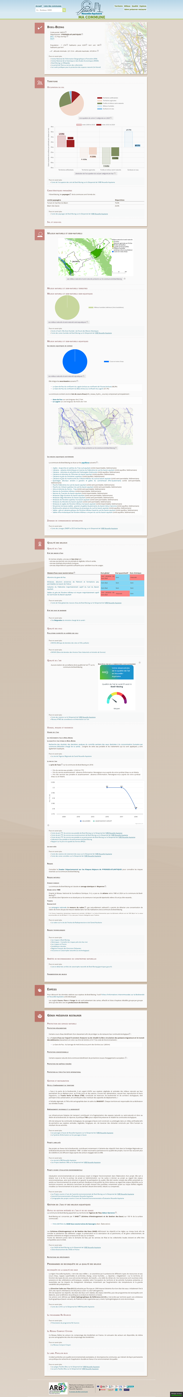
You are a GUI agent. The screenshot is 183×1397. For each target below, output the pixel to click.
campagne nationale (58, 907)
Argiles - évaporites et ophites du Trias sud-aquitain (71, 468)
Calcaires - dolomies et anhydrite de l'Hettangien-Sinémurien (75, 472)
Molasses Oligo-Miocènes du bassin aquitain (69, 498)
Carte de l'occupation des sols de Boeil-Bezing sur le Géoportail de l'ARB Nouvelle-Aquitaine (83, 182)
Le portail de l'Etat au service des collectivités (67, 65)
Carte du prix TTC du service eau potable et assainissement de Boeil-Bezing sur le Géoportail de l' (93, 837)
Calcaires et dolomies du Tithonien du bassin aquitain (72, 474)
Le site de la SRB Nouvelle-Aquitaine (63, 1160)
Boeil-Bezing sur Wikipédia (60, 63)
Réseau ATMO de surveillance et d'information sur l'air (70, 719)
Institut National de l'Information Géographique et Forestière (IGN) (74, 59)
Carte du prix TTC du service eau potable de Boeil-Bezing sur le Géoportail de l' (86, 833)
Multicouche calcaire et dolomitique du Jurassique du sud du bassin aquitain (81, 508)
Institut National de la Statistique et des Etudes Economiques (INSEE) (75, 61)
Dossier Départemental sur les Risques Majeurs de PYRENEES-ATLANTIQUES (90, 869)
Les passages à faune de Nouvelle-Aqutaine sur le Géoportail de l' (82, 1133)
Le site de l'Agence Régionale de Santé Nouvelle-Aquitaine (71, 756)
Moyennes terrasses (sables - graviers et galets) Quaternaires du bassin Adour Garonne (85, 506)
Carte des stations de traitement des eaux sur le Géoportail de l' (81, 854)
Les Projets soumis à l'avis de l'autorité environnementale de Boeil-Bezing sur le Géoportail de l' (92, 1194)
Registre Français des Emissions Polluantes (66, 948)
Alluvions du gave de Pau (56, 577)
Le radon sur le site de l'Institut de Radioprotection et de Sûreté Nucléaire (76, 922)
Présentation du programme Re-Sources (65, 1323)
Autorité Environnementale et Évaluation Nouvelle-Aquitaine (72, 1196)
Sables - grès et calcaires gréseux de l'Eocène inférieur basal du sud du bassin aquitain (84, 510)
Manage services (176, 1393)
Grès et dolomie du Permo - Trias (65, 489)
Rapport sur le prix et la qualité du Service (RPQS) (68, 841)
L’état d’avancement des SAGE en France (65, 1249)
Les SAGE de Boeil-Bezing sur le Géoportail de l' (76, 1247)
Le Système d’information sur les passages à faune (69, 1135)
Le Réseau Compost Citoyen (61, 1345)
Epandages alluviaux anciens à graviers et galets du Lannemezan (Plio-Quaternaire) (87, 481)
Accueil (39, 6)
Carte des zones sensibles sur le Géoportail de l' (76, 856)
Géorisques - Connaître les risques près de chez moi (69, 942)
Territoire (119, 6)
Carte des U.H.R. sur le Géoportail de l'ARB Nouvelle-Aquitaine (72, 1307)
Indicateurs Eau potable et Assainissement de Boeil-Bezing (71, 839)
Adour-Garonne (108, 1213)
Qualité (135, 6)
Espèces (143, 6)
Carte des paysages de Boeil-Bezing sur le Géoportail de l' (79, 214)
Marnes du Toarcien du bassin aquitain (67, 493)
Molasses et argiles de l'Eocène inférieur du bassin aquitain (74, 504)
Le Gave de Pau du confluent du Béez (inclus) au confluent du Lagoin (78, 389)
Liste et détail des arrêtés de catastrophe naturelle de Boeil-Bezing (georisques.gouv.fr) (81, 967)
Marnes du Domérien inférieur (64, 491)
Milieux (127, 6)
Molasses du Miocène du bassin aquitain (68, 502)
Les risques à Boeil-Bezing (60, 940)
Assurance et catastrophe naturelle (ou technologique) (70, 950)
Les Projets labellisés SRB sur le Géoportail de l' (76, 1162)
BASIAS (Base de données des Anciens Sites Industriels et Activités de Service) (78, 652)
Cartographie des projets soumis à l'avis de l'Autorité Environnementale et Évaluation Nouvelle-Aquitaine (87, 1198)
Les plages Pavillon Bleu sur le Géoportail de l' (75, 1367)
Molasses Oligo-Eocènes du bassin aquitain (68, 495)
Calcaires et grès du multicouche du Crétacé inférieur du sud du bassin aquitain (82, 479)
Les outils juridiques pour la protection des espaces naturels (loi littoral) (76, 67)
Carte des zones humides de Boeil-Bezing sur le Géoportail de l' (81, 333)
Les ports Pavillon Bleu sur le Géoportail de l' (75, 1369)
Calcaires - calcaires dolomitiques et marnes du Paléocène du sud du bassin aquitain (83, 470)
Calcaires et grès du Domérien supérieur (67, 476)
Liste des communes (52, 6)
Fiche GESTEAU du (74, 1224)
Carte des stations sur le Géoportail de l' (73, 717)
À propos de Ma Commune (78, 1392)
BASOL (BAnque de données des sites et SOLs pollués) (70, 643)
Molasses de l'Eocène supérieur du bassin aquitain (71, 500)
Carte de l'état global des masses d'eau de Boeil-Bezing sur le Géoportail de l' (86, 603)
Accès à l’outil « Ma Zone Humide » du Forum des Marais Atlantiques (75, 331)
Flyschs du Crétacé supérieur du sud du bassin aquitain (73, 487)
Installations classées (58, 946)
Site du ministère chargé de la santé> (68, 620)
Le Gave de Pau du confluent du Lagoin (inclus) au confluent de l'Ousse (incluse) (82, 387)
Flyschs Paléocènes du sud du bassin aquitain (69, 485)
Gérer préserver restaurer (135, 9)
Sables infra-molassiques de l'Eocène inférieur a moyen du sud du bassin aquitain (82, 512)
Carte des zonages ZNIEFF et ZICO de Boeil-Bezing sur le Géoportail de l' (84, 528)
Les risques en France (58, 944)
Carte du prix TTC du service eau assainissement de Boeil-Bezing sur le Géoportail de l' (89, 835)
